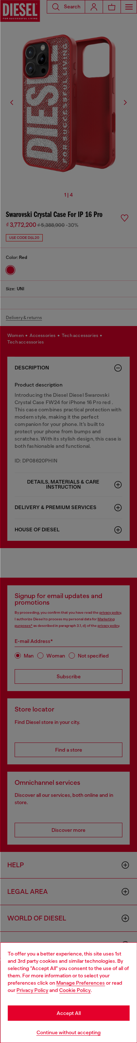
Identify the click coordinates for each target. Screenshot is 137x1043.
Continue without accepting (69, 1032)
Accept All (69, 1013)
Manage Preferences (80, 983)
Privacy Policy (32, 990)
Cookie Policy (75, 990)
